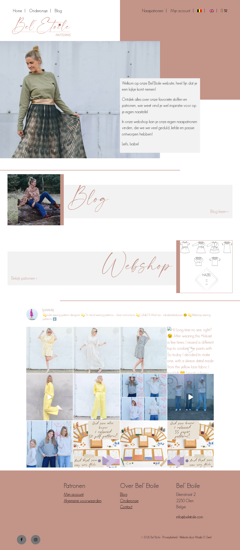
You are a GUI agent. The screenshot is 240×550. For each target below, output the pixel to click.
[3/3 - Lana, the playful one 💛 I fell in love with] (49, 350)
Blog (58, 10)
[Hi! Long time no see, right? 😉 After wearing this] (190, 350)
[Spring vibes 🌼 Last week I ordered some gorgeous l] (96, 397)
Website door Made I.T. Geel (195, 537)
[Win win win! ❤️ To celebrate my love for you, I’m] (143, 444)
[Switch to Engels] (213, 11)
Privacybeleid (169, 537)
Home (17, 10)
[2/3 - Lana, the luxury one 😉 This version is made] (96, 350)
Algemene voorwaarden (82, 500)
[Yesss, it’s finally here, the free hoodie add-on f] (49, 444)
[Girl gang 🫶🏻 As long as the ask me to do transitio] (190, 397)
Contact (126, 507)
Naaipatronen (152, 10)
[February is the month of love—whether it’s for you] (96, 444)
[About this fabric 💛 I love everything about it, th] (49, 397)
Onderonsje (38, 10)
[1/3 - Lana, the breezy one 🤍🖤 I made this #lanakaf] (143, 350)
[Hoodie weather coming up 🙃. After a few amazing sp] (143, 397)
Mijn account (180, 10)
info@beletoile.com (189, 517)
